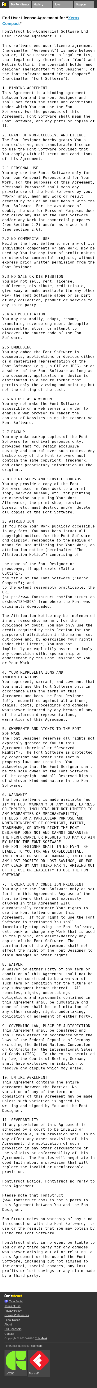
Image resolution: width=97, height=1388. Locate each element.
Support (81, 4)
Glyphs (10, 1373)
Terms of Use (13, 1306)
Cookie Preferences (17, 1315)
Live (57, 4)
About (8, 1324)
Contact (9, 1333)
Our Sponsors (13, 1329)
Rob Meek (41, 1338)
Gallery (38, 4)
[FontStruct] (4, 5)
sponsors (36, 1345)
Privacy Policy (13, 1310)
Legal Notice (12, 1320)
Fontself (34, 1373)
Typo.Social (16, 1301)
